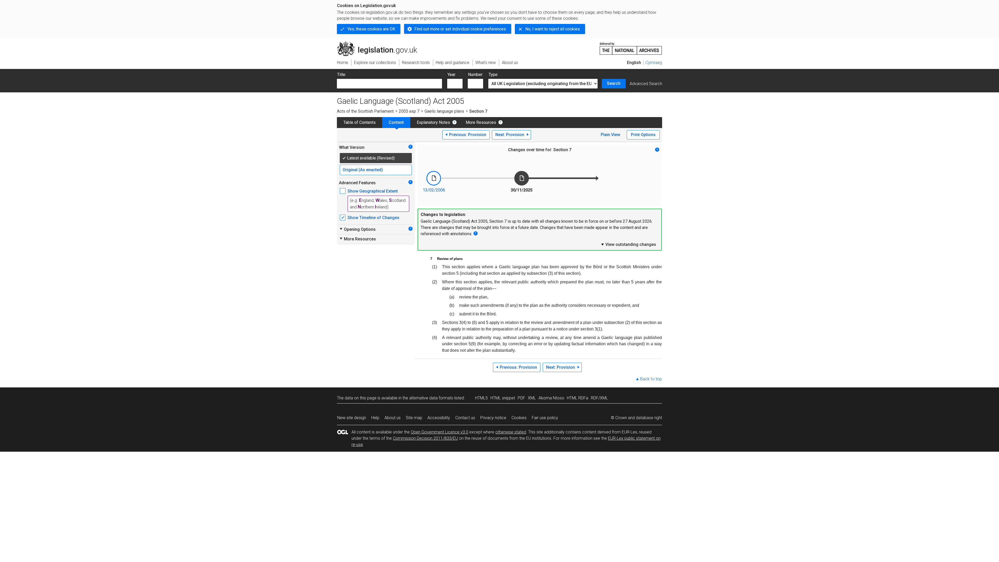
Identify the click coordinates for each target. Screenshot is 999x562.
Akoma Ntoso (551, 397)
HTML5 (481, 397)
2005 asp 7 (409, 111)
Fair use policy (545, 417)
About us (393, 417)
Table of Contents (359, 122)
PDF (521, 397)
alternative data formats (431, 397)
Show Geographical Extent (373, 191)
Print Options (643, 134)
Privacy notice (493, 417)
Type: (493, 74)
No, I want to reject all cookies (552, 29)
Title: (341, 74)
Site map (414, 417)
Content (396, 122)
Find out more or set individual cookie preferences (460, 29)
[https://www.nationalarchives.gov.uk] (631, 46)
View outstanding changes (628, 244)
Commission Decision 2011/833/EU (425, 438)
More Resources (481, 122)
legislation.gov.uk (380, 43)
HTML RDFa (577, 397)
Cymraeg (653, 62)
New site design (351, 417)
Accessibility (438, 417)
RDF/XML (599, 397)
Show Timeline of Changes (373, 217)
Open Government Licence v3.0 (439, 432)
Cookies (519, 417)
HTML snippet (502, 397)
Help (375, 417)
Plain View (610, 134)
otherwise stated (510, 432)
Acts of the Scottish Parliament (365, 111)
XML (532, 397)
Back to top (651, 378)
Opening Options (357, 229)
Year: (451, 74)
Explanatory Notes (433, 122)
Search (613, 83)
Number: (475, 74)
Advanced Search (646, 83)
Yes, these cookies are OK (371, 29)
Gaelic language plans (444, 111)
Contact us (465, 417)
